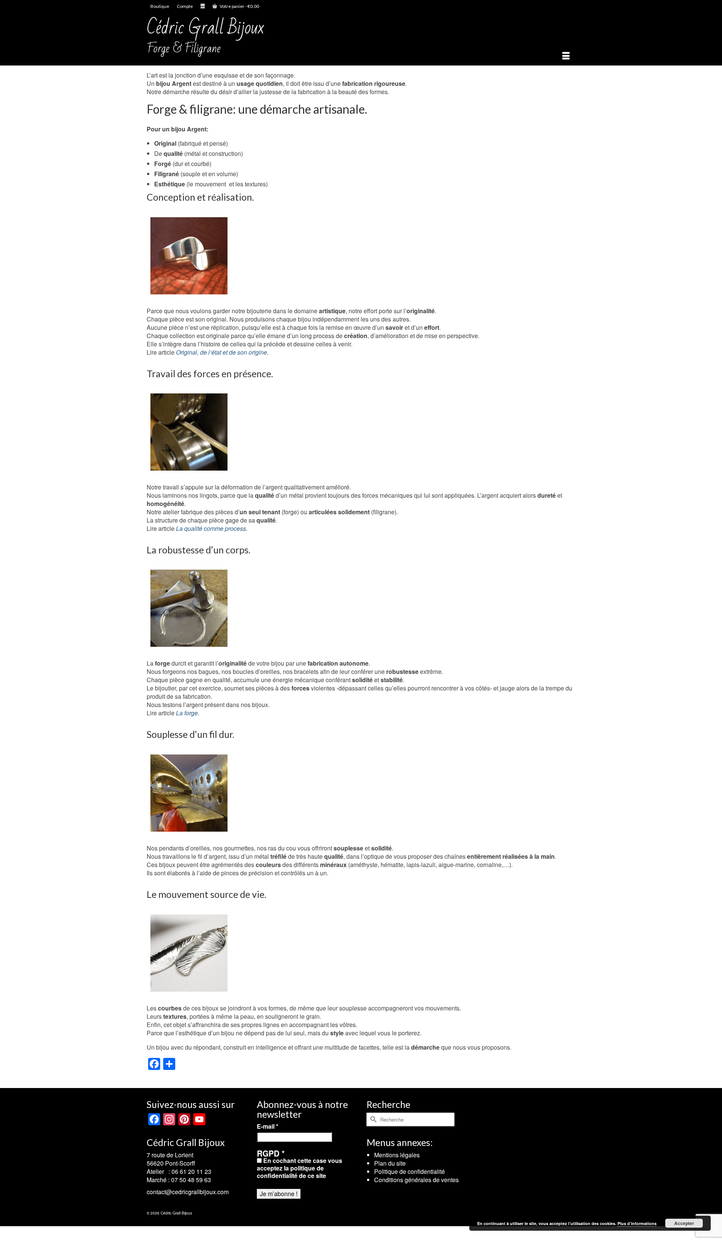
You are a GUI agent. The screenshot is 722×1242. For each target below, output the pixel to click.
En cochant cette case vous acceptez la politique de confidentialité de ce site (299, 1168)
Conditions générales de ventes (416, 1179)
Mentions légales (397, 1155)
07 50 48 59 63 (191, 1179)
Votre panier (239, 6)
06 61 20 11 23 (191, 1171)
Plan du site (390, 1163)
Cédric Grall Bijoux (205, 27)
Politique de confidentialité (409, 1171)
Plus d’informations (637, 1223)
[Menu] (566, 56)
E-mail (267, 1126)
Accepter (684, 1223)
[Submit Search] (372, 1119)
